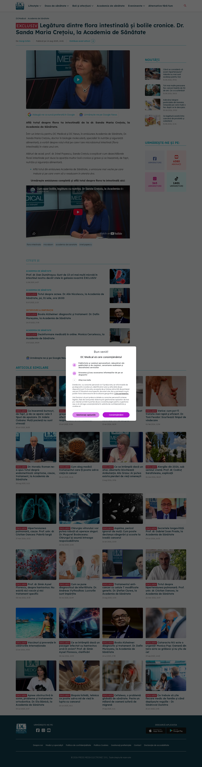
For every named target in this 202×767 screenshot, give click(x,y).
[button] (101, 380)
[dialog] (101, 383)
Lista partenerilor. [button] (121, 394)
